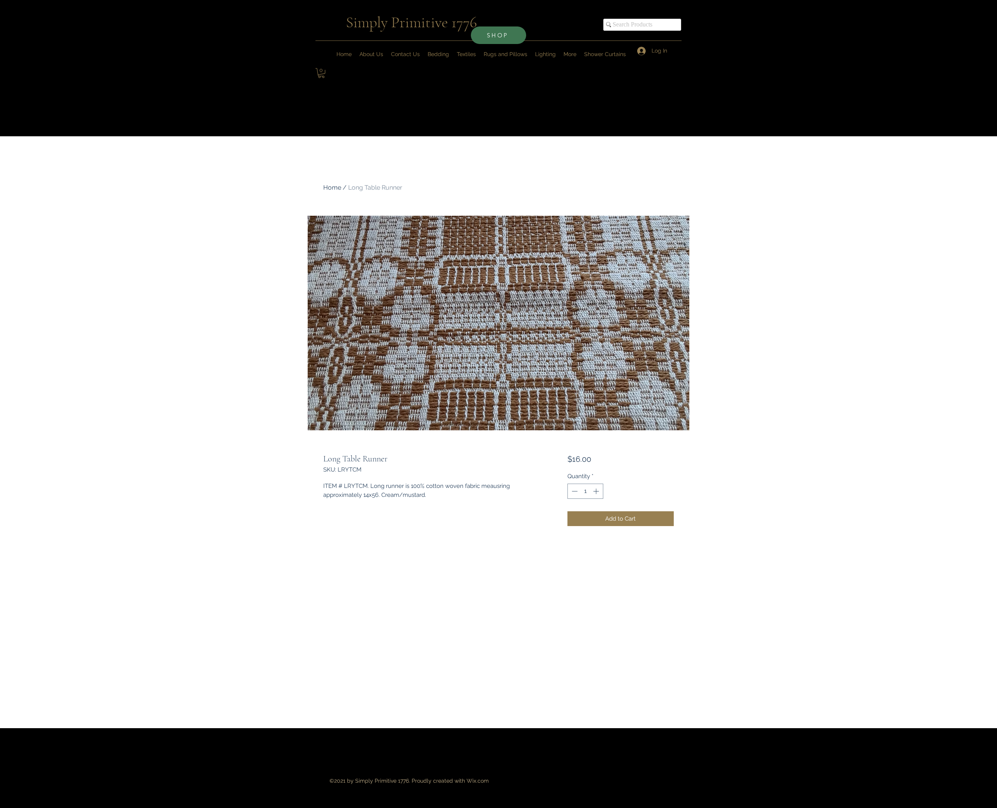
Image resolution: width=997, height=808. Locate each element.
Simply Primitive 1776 (411, 22)
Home (332, 187)
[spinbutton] (585, 491)
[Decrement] (574, 491)
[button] (570, 54)
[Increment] (597, 491)
